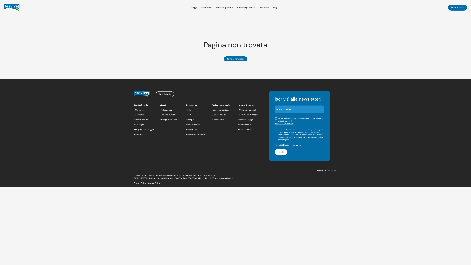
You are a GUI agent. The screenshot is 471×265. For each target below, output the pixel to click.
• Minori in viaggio (245, 119)
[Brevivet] (12, 7)
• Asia (188, 114)
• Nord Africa (191, 129)
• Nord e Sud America (195, 134)
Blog (275, 7)
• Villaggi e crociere (168, 119)
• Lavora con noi (141, 119)
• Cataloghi (139, 124)
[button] (194, 7)
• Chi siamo (139, 110)
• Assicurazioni (244, 129)
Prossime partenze (246, 7)
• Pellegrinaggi (166, 110)
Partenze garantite (224, 7)
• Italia (188, 110)
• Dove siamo (140, 114)
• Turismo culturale (168, 114)
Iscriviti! (281, 152)
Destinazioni (206, 7)
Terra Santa (263, 7)
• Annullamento (245, 124)
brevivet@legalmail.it (224, 178)
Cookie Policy (154, 183)
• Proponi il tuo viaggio (144, 129)
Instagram (332, 170)
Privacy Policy (140, 183)
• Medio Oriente (193, 124)
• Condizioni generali (247, 110)
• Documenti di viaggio (248, 114)
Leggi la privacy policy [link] (284, 123)
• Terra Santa (218, 119)
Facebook (321, 170)
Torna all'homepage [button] (235, 59)
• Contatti (138, 134)
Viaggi (194, 7)
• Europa (190, 119)
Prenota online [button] (457, 7)
